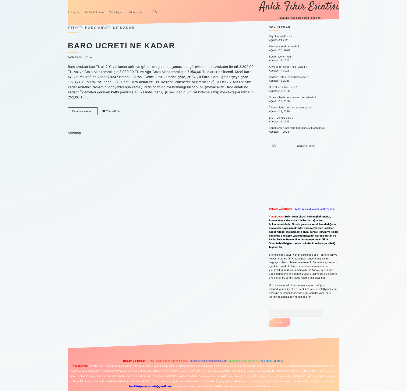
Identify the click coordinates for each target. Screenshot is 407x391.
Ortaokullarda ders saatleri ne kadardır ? (292, 97)
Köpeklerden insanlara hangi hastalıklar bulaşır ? (297, 127)
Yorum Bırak (113, 111)
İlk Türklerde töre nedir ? (283, 87)
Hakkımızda (135, 12)
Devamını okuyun (85, 112)
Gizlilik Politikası (94, 12)
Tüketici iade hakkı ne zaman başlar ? (291, 107)
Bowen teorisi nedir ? (281, 56)
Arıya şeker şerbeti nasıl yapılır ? (288, 66)
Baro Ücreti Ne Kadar (121, 45)
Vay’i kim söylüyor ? (280, 36)
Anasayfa (73, 12)
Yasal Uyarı (116, 12)
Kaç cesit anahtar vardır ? (284, 46)
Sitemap (74, 133)
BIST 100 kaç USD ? (281, 117)
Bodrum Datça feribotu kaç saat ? (288, 76)
